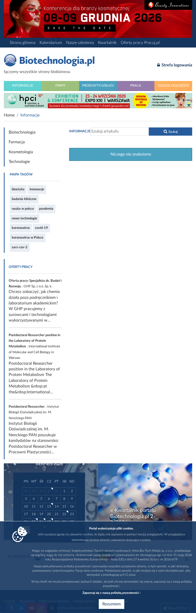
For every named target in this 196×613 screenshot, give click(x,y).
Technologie (19, 162)
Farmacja (17, 142)
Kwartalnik (107, 43)
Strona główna (22, 43)
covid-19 (41, 227)
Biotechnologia (22, 132)
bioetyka (18, 189)
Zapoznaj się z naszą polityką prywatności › (111, 592)
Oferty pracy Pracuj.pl (140, 43)
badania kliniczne (24, 199)
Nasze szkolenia (80, 43)
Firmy (60, 85)
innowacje (37, 189)
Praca (135, 85)
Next (81, 464)
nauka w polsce (23, 208)
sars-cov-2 (20, 247)
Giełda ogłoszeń (173, 85)
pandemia (46, 208)
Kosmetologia (21, 152)
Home (9, 115)
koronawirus (21, 227)
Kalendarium (51, 43)
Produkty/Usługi (98, 85)
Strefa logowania (176, 65)
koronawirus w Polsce (27, 237)
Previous (17, 464)
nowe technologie (24, 218)
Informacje (22, 85)
